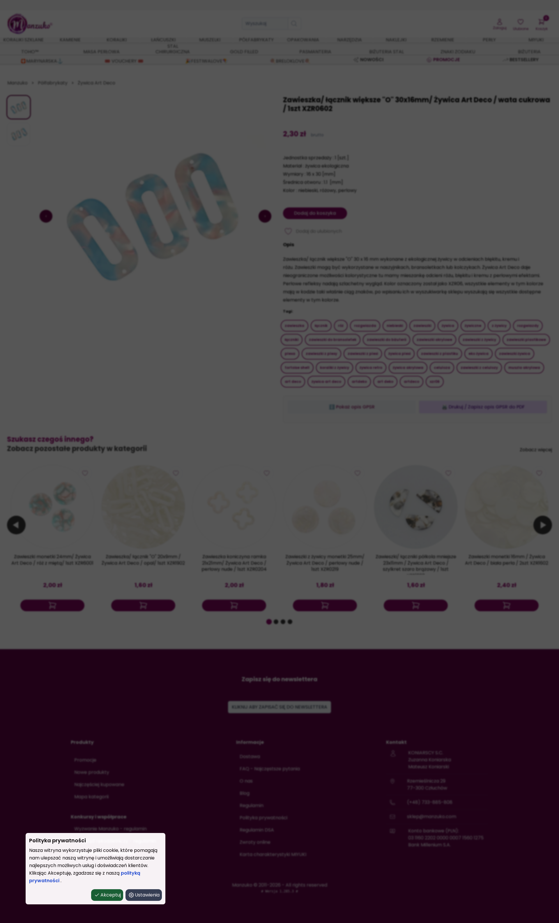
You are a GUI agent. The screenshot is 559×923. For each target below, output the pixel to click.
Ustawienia (147, 895)
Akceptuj (110, 895)
